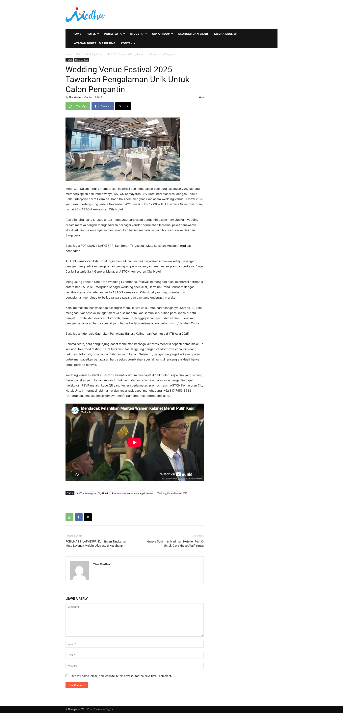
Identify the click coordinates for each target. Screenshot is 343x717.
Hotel (79, 54)
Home (69, 54)
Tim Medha (75, 97)
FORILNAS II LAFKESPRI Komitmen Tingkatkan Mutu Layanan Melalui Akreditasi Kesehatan (96, 543)
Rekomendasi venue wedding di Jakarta (132, 493)
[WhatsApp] (69, 517)
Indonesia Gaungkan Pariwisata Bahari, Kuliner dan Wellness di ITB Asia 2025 (135, 333)
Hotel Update (81, 59)
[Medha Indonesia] (117, 14)
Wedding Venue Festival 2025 (172, 493)
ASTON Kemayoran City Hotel (92, 493)
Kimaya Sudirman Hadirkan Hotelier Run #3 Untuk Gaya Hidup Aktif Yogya (175, 543)
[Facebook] (79, 517)
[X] (88, 517)
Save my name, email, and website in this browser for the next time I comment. (121, 675)
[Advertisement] (220, 14)
